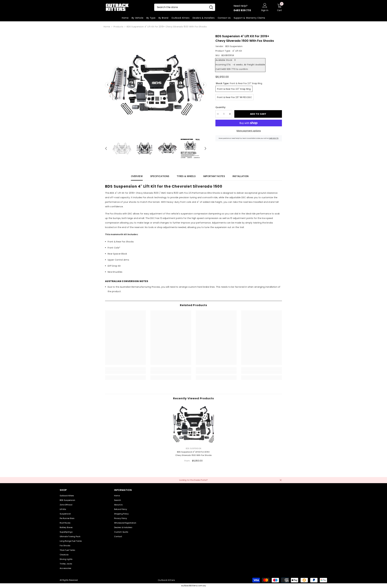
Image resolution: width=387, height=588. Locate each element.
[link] (125, 372)
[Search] (184, 7)
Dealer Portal (200, 480)
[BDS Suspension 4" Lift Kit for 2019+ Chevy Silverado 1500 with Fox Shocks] (193, 424)
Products (118, 26)
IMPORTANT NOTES (214, 176)
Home (107, 26)
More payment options (249, 130)
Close (280, 480)
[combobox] (180, 7)
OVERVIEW (137, 176)
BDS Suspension (233, 46)
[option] (156, 84)
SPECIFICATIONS (159, 176)
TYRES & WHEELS (186, 176)
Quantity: (220, 107)
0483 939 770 (273, 138)
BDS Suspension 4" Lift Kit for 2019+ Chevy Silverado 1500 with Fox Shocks (193, 454)
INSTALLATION (241, 176)
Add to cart (258, 113)
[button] (107, 84)
